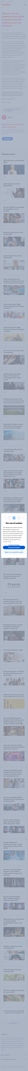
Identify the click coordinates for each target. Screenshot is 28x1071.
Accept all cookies (14, 547)
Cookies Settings (14, 545)
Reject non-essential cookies (14, 552)
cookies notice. (7, 541)
